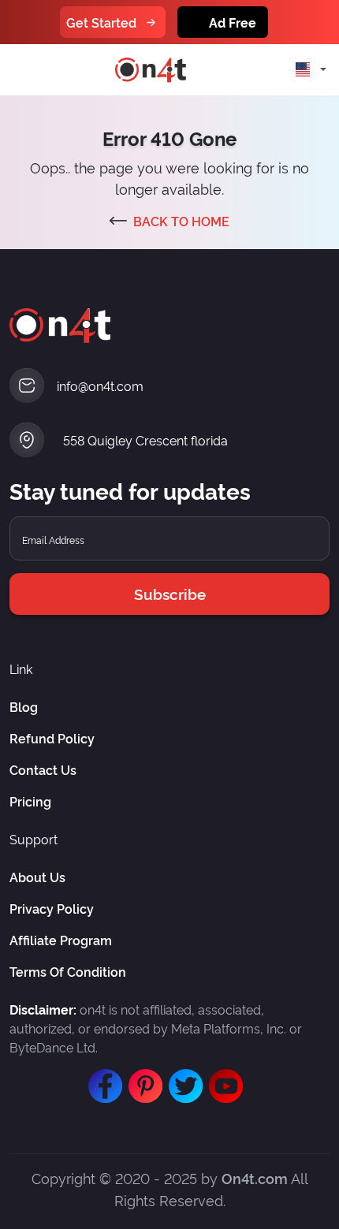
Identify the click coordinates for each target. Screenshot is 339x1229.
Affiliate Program (60, 939)
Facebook (101, 1078)
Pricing (30, 801)
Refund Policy (52, 738)
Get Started (101, 22)
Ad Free (232, 22)
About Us (37, 876)
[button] (307, 69)
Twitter (182, 1078)
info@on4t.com (100, 385)
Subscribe (170, 593)
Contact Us (42, 769)
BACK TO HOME (181, 220)
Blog (23, 706)
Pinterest (142, 1078)
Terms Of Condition (67, 971)
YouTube (222, 1078)
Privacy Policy (51, 908)
